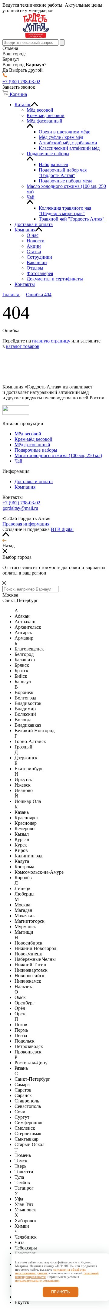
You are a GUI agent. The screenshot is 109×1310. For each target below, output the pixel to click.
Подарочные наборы (36, 450)
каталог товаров (22, 346)
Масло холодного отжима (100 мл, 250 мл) (58, 455)
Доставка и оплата (34, 481)
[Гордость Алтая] (35, 36)
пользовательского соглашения (37, 1280)
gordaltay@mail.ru (20, 508)
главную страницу (51, 340)
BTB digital (62, 529)
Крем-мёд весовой (33, 439)
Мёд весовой (28, 433)
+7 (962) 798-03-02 (21, 502)
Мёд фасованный (32, 444)
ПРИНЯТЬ (60, 1292)
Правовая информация (25, 523)
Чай (18, 460)
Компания (25, 487)
